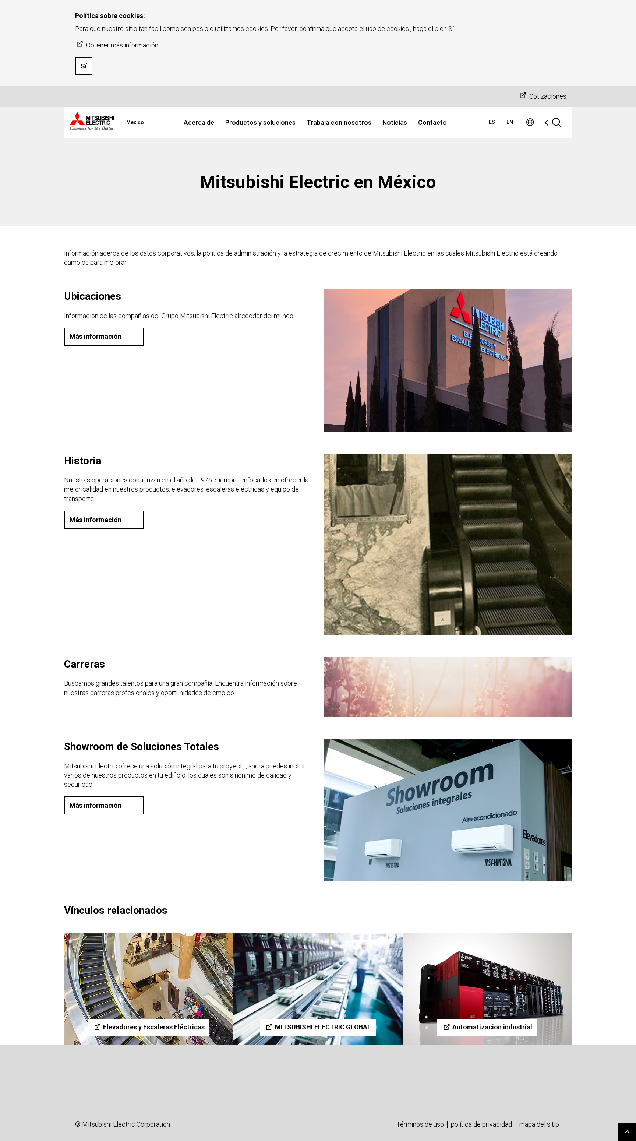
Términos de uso (420, 1124)
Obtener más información (122, 45)
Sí (84, 66)
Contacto (432, 122)
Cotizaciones (547, 96)
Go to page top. (627, 1132)
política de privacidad (481, 1124)
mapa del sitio (539, 1124)
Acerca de (199, 122)
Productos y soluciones (260, 122)
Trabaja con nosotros (339, 122)
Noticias (394, 122)
